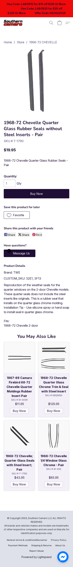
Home (8, 42)
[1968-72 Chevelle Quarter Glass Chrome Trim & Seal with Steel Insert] (53, 357)
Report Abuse (36, 550)
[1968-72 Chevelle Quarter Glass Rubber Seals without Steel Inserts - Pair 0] (36, 81)
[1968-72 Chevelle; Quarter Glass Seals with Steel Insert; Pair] (19, 435)
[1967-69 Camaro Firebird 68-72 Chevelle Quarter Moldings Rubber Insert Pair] (19, 357)
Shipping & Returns (41, 545)
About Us (60, 545)
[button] (14, 22)
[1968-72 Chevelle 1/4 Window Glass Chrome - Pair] (53, 435)
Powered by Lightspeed (36, 557)
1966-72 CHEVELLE (43, 42)
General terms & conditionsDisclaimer (27, 539)
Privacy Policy (58, 539)
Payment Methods (18, 545)
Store (20, 42)
